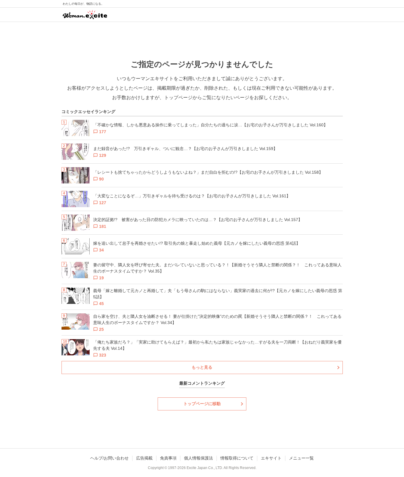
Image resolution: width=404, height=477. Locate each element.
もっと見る (202, 367)
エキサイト (271, 458)
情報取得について (236, 458)
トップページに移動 (202, 403)
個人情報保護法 (198, 458)
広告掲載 (144, 458)
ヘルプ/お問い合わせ (109, 458)
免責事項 (168, 458)
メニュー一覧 (301, 458)
